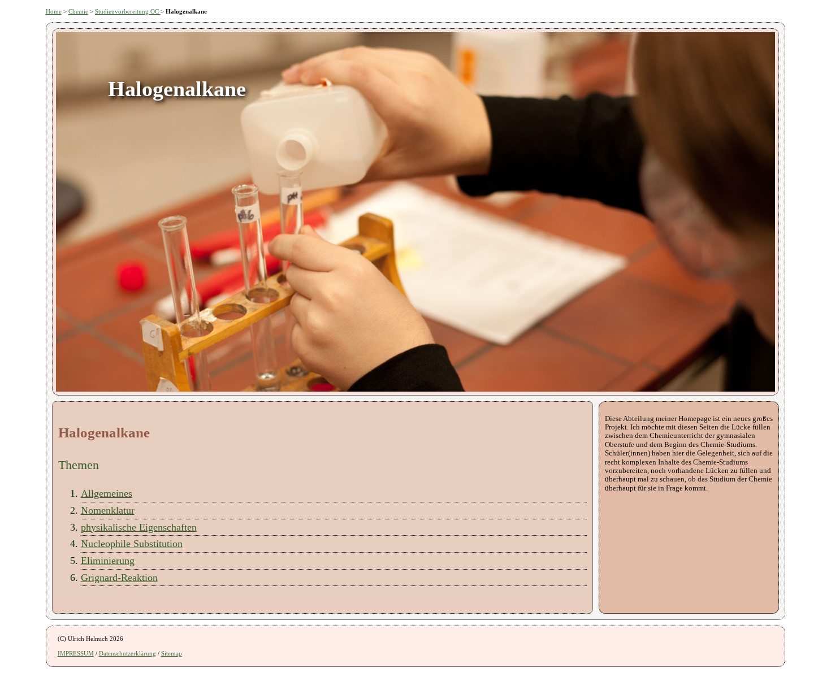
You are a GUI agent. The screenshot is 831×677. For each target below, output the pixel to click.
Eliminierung (108, 560)
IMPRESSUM (76, 653)
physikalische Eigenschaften (139, 527)
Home (54, 11)
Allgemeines (106, 493)
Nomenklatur (108, 510)
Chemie (78, 11)
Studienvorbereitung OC (128, 11)
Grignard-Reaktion (119, 577)
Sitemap (171, 653)
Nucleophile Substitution (132, 543)
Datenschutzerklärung (127, 653)
